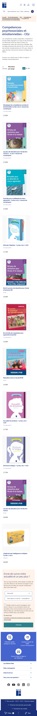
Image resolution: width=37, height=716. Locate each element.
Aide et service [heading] (8, 673)
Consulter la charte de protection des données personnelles (17, 619)
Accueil (4, 17)
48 (29, 68)
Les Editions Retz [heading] (8, 663)
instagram (28, 684)
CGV (16, 701)
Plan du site (10, 701)
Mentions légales (29, 701)
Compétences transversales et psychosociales (16, 18)
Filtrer (11, 713)
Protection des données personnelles (20, 705)
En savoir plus (8, 615)
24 (26, 68)
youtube (13, 684)
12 (24, 68)
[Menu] (33, 5)
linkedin (23, 684)
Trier (29, 713)
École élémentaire (13, 17)
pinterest (18, 684)
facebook (8, 684)
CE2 (21, 17)
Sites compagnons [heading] (9, 668)
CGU (21, 701)
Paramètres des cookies (20, 709)
